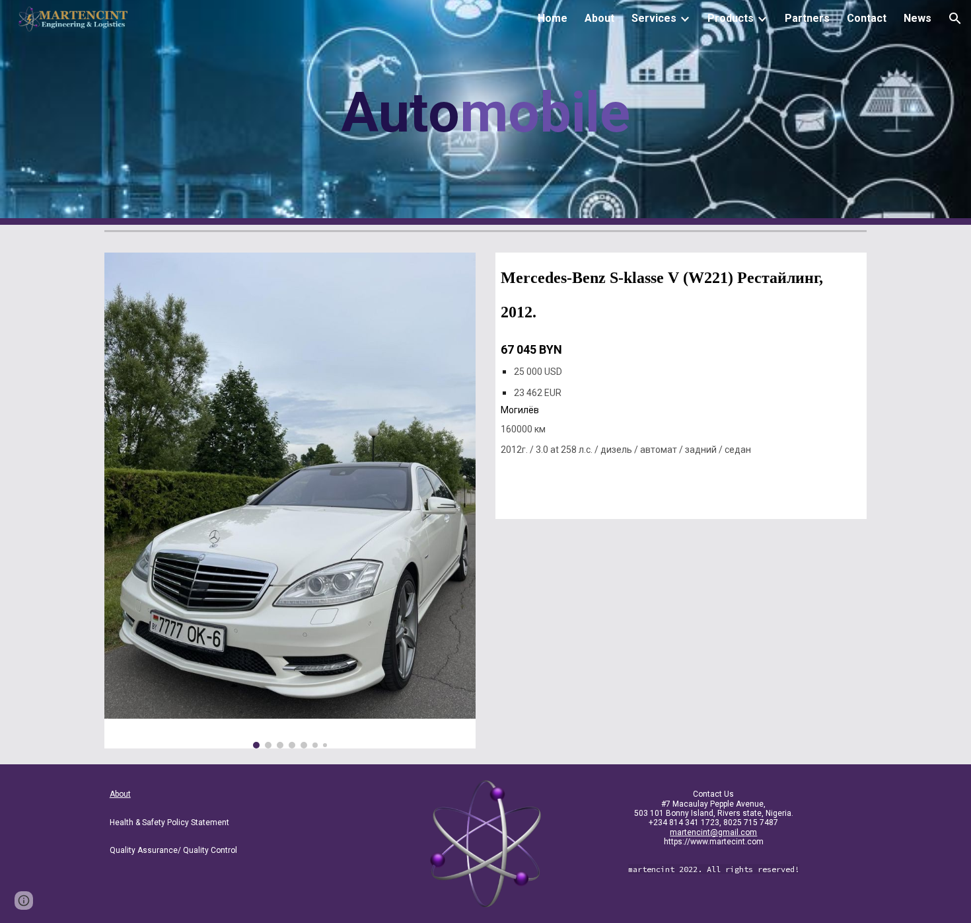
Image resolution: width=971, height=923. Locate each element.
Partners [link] (807, 18)
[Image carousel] (290, 500)
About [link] (599, 18)
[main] (485, 113)
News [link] (917, 18)
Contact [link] (866, 18)
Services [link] (653, 18)
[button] (955, 18)
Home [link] (552, 18)
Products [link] (730, 18)
